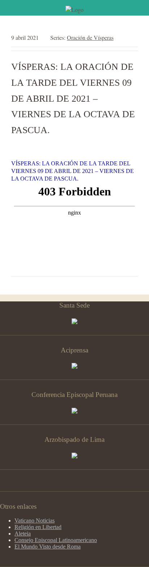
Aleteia (22, 533)
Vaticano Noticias (34, 520)
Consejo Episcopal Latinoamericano (55, 540)
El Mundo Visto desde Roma (47, 546)
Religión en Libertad (37, 527)
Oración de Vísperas (90, 37)
